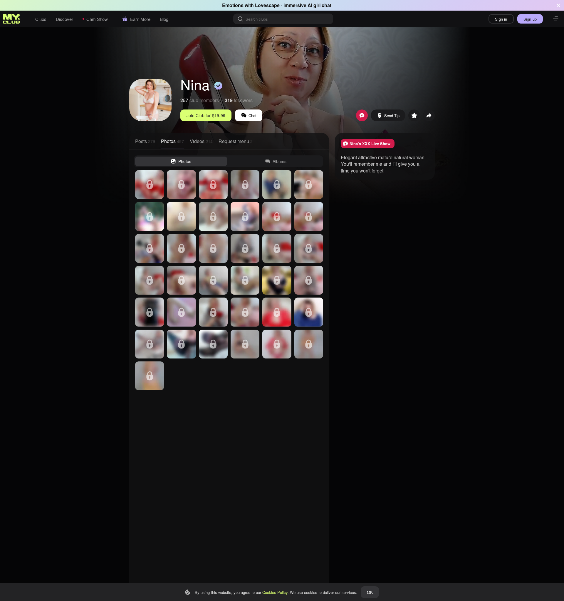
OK (370, 592)
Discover (64, 19)
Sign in (501, 19)
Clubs (40, 19)
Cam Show (97, 19)
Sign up (530, 19)
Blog (164, 19)
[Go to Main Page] (11, 19)
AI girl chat (319, 5)
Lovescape (267, 5)
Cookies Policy (275, 592)
